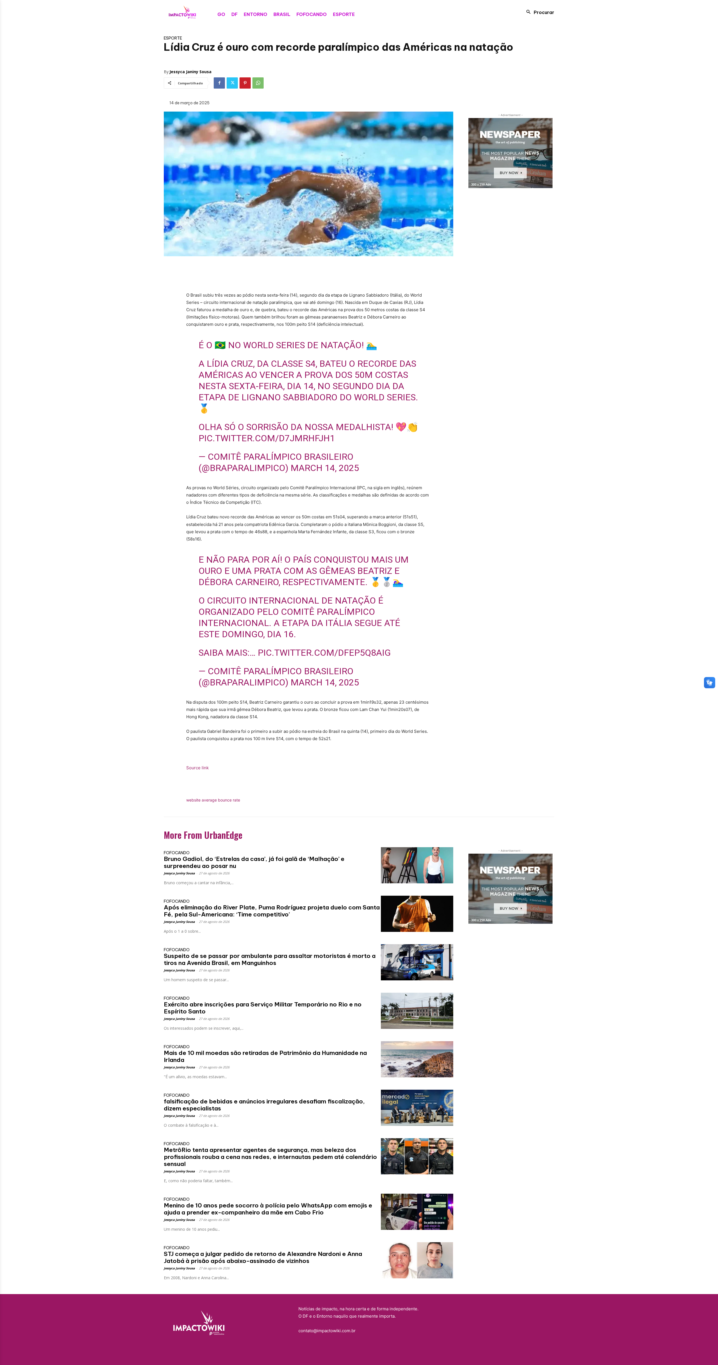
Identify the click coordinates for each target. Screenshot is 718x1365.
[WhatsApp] (258, 83)
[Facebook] (219, 83)
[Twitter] (232, 83)
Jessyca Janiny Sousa (190, 71)
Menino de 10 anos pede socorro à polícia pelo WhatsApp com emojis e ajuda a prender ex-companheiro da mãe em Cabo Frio (268, 1209)
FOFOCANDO (177, 853)
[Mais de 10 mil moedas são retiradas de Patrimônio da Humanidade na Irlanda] (417, 1059)
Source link (197, 767)
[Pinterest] (245, 83)
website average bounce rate (213, 800)
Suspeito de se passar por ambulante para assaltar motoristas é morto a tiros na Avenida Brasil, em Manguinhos (270, 959)
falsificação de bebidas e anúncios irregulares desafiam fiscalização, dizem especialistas (264, 1105)
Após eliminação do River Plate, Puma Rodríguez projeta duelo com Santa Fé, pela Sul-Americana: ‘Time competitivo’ (272, 911)
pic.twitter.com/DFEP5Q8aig (324, 652)
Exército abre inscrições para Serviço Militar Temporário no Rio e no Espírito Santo (263, 1008)
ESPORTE (173, 38)
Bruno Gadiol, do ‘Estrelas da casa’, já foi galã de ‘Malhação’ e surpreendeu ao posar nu (254, 862)
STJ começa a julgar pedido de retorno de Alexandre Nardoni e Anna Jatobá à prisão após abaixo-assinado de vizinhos (263, 1257)
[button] (538, 12)
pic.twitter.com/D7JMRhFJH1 (267, 438)
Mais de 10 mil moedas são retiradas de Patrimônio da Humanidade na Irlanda (265, 1056)
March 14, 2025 (325, 468)
